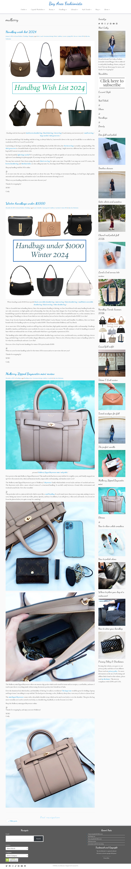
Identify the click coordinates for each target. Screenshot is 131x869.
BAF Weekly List (91, 836)
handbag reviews (28, 378)
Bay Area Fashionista (65, 3)
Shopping (31, 36)
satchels (50, 378)
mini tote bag (59, 302)
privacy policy (112, 671)
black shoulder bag (71, 302)
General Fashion (18, 36)
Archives (8, 845)
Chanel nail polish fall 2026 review (95, 834)
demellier (39, 208)
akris (38, 36)
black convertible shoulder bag (44, 302)
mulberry (60, 36)
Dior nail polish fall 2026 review (95, 839)
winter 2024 (81, 36)
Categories (8, 852)
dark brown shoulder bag (34, 133)
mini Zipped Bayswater (16, 697)
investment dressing (48, 36)
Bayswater (48, 482)
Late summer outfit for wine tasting (96, 844)
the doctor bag (68, 146)
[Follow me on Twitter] (99, 23)
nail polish (64, 472)
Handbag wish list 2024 (21, 32)
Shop (97, 9)
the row (76, 36)
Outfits (23, 9)
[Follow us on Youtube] (114, 23)
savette (65, 36)
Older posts (12, 821)
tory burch (58, 208)
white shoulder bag (60, 304)
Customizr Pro (75, 865)
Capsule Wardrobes (37, 9)
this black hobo (26, 164)
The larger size (66, 691)
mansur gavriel (46, 208)
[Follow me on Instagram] (105, 23)
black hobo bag (48, 133)
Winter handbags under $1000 (25, 203)
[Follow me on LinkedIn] (117, 23)
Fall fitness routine (92, 841)
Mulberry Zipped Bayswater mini (48, 472)
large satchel (44, 136)
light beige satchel (23, 155)
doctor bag (57, 133)
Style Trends (86, 9)
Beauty (51, 9)
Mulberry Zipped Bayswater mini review (30, 374)
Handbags (62, 9)
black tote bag (45, 161)
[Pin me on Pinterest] (111, 23)
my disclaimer (106, 679)
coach (41, 36)
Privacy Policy (106, 858)
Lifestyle (74, 9)
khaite (55, 36)
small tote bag (88, 133)
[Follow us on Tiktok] (108, 23)
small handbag (49, 494)
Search (7, 834)
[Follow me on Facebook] (102, 23)
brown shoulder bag (12, 164)
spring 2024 (70, 36)
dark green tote (54, 136)
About (106, 9)
